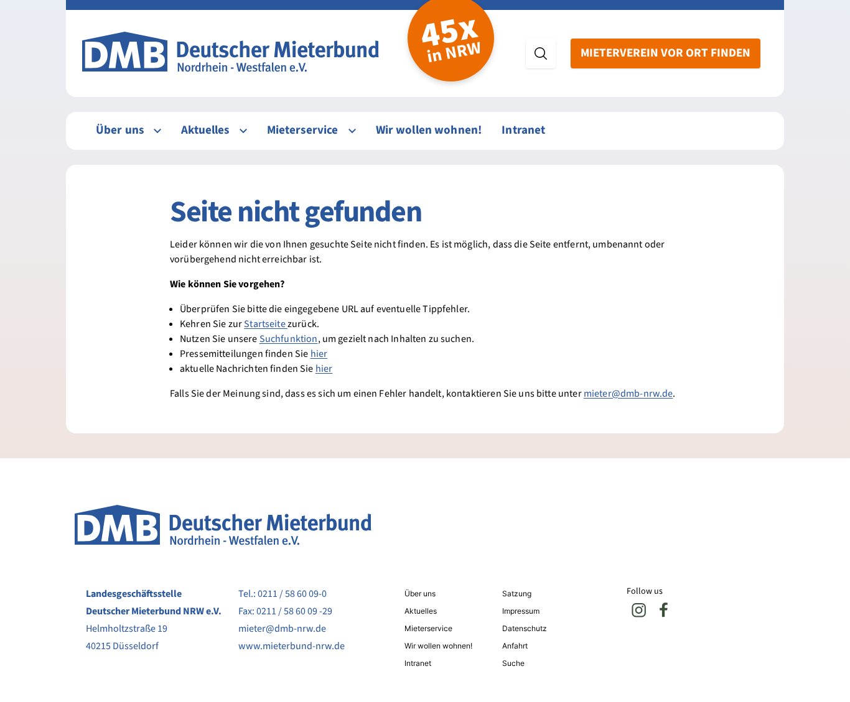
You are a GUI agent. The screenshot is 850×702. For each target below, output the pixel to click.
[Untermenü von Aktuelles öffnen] (243, 131)
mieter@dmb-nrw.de (628, 393)
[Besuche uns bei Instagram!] (639, 610)
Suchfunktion (288, 339)
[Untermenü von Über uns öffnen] (157, 131)
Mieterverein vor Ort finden (665, 53)
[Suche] (541, 53)
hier (319, 354)
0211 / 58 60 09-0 (292, 594)
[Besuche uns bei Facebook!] (663, 610)
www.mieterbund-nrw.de (291, 646)
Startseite (265, 324)
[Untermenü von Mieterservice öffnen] (352, 131)
